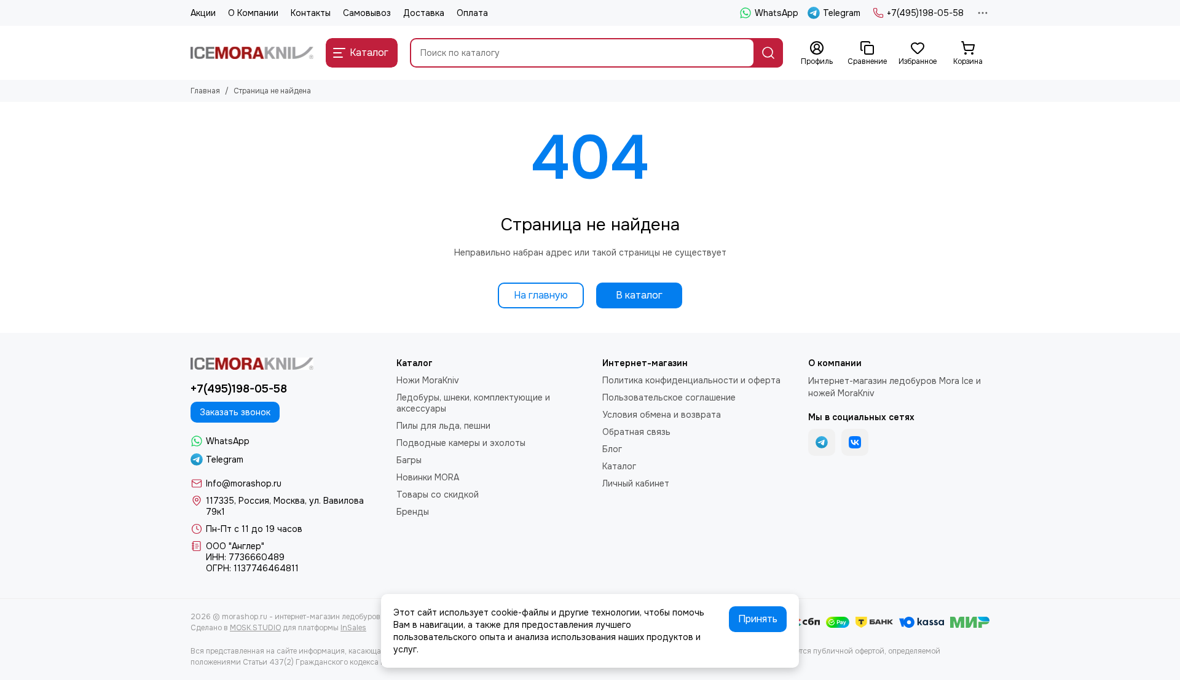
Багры (409, 460)
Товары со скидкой (437, 494)
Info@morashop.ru (243, 483)
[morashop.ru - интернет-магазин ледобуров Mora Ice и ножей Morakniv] (252, 53)
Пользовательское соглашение (669, 397)
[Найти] (768, 53)
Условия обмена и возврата (661, 414)
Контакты (311, 12)
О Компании (253, 12)
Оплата (472, 12)
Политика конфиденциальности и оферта (691, 380)
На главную (541, 295)
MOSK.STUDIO (255, 628)
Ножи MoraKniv (427, 380)
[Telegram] (821, 442)
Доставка (423, 12)
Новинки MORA (427, 477)
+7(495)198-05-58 (925, 12)
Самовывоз (367, 12)
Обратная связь (636, 431)
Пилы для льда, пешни (443, 425)
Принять (757, 618)
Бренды (412, 511)
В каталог (639, 295)
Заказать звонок (235, 412)
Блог (612, 449)
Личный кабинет (635, 483)
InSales (353, 628)
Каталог (619, 466)
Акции (203, 12)
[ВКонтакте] (854, 442)
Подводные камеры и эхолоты (460, 442)
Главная (205, 91)
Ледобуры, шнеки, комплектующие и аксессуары (473, 403)
